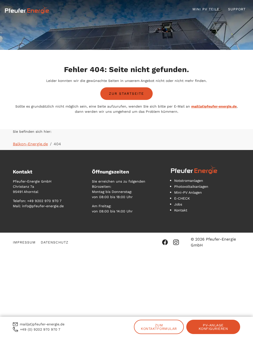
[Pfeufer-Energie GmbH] (27, 9)
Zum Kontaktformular (159, 327)
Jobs (178, 204)
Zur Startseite (126, 93)
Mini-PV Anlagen (188, 192)
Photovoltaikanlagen (191, 186)
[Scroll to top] (242, 326)
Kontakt (180, 210)
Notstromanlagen (188, 181)
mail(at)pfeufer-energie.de (214, 106)
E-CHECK (182, 198)
